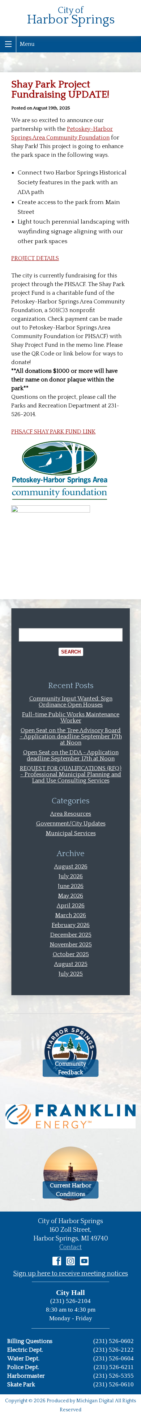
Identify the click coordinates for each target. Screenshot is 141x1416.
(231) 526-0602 (113, 1341)
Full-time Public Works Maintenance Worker (70, 717)
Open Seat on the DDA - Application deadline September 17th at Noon (71, 755)
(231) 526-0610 (113, 1384)
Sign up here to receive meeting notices (70, 1273)
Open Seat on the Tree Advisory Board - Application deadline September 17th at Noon (71, 736)
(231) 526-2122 (113, 1349)
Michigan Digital (95, 1401)
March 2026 (70, 915)
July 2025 (71, 974)
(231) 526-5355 (113, 1375)
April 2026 (71, 905)
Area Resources (70, 814)
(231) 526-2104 (70, 1301)
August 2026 (70, 866)
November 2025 (71, 944)
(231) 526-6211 (114, 1367)
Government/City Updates (71, 823)
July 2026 (71, 876)
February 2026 (71, 925)
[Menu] (8, 44)
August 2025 (70, 964)
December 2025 (70, 935)
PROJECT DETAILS (35, 258)
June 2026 (71, 886)
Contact (70, 1247)
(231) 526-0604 (113, 1358)
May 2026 (70, 896)
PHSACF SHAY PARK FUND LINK (53, 431)
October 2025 (71, 954)
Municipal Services (71, 833)
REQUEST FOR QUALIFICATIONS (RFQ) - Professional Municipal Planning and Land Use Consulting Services (70, 774)
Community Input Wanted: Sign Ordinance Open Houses (70, 701)
